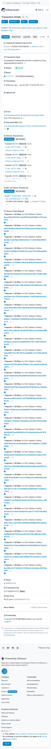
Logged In (8, 622)
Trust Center (5, 702)
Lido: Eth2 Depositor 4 (12, 50)
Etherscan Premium (7, 713)
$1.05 (26, 201)
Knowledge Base (9, 635)
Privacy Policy (11, 739)
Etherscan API (6, 724)
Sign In (40, 10)
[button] (25, 607)
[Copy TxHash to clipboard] (25, 63)
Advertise (4, 716)
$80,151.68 (22, 144)
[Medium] (8, 648)
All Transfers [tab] (9, 139)
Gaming (32, 21)
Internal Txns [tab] (16, 37)
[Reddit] (17, 648)
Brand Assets (6, 684)
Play (23, 21)
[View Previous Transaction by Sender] (23, 17)
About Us (4, 680)
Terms (3, 695)
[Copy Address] (24, 118)
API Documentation (33, 680)
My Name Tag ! (7, 31)
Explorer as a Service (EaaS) (10, 720)
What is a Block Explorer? (35, 695)
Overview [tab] (6, 37)
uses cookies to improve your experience (31, 734)
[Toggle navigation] (47, 10)
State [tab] (35, 37)
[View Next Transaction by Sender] (26, 17)
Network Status (32, 688)
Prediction (13, 21)
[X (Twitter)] (3, 648)
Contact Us (5, 688)
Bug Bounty (5, 699)
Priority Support (6, 727)
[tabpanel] (25, 332)
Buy (3, 21)
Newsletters (31, 691)
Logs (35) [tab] (27, 37)
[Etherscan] (10, 10)
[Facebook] (13, 648)
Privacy (9, 695)
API (43, 37)
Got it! (7, 744)
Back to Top (45, 648)
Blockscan (5, 731)
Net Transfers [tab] (20, 139)
